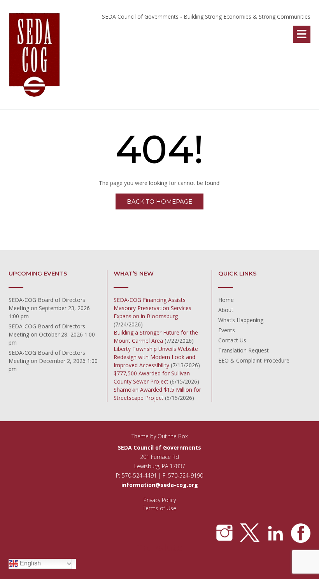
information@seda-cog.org (159, 484)
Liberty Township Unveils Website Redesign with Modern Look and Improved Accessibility (156, 357)
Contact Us (232, 340)
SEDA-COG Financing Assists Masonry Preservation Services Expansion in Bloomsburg (152, 308)
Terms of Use (159, 508)
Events (226, 330)
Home (226, 299)
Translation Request (243, 350)
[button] (301, 34)
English (29, 563)
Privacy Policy (160, 500)
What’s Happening (240, 320)
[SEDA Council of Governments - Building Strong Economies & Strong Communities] (35, 55)
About (225, 310)
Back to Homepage (159, 201)
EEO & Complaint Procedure (253, 360)
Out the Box (173, 436)
